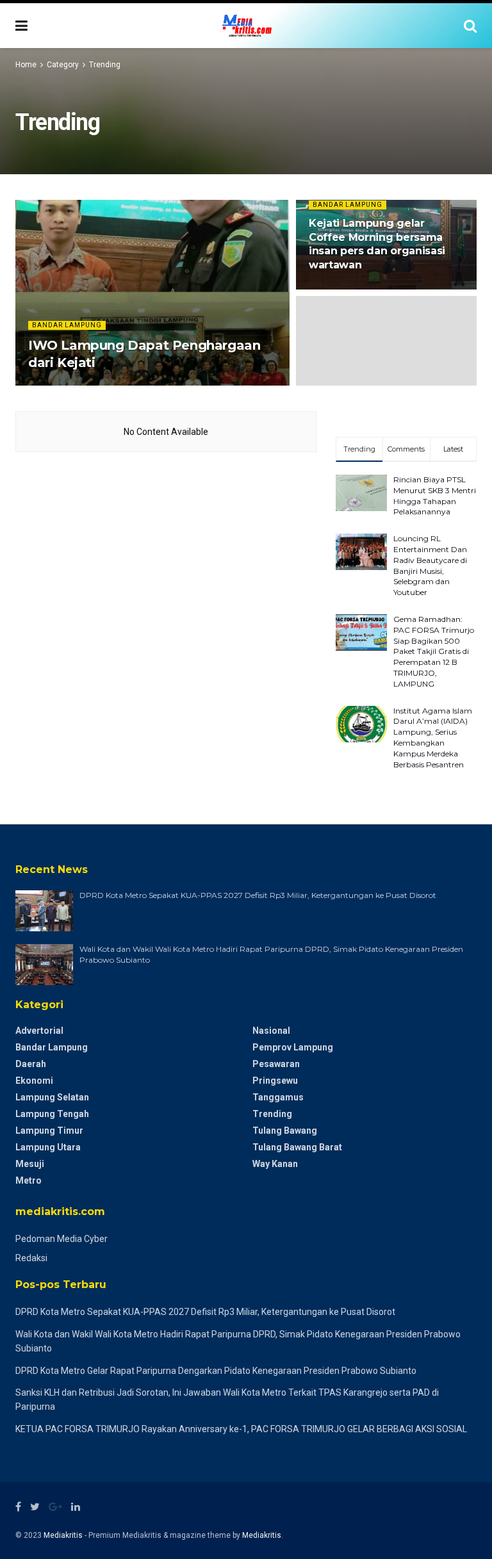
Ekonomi (34, 1080)
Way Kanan (275, 1164)
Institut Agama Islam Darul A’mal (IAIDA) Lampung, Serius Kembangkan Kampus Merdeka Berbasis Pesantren (432, 737)
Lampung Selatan (52, 1097)
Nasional (271, 1030)
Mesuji (29, 1164)
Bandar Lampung (67, 325)
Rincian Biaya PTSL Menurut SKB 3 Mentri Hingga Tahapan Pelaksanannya (434, 495)
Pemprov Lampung (292, 1047)
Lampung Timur (49, 1130)
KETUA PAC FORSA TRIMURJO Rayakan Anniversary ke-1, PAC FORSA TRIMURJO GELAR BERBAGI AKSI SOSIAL (241, 1429)
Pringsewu (275, 1080)
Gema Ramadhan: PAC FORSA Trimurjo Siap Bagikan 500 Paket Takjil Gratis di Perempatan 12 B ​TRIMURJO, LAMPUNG (433, 651)
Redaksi (31, 1258)
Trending (104, 64)
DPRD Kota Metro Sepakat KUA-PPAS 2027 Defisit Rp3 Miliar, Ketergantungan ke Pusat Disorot (257, 895)
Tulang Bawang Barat (297, 1147)
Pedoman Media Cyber (61, 1239)
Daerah (30, 1064)
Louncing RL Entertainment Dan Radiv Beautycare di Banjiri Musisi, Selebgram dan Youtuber (430, 565)
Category (63, 64)
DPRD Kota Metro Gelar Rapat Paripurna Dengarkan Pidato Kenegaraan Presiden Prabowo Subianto (215, 1371)
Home (26, 64)
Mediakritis (63, 1535)
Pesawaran (276, 1064)
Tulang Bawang (284, 1130)
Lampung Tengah (52, 1114)
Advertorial (39, 1030)
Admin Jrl (54, 384)
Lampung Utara (48, 1147)
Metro (28, 1180)
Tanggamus (278, 1097)
